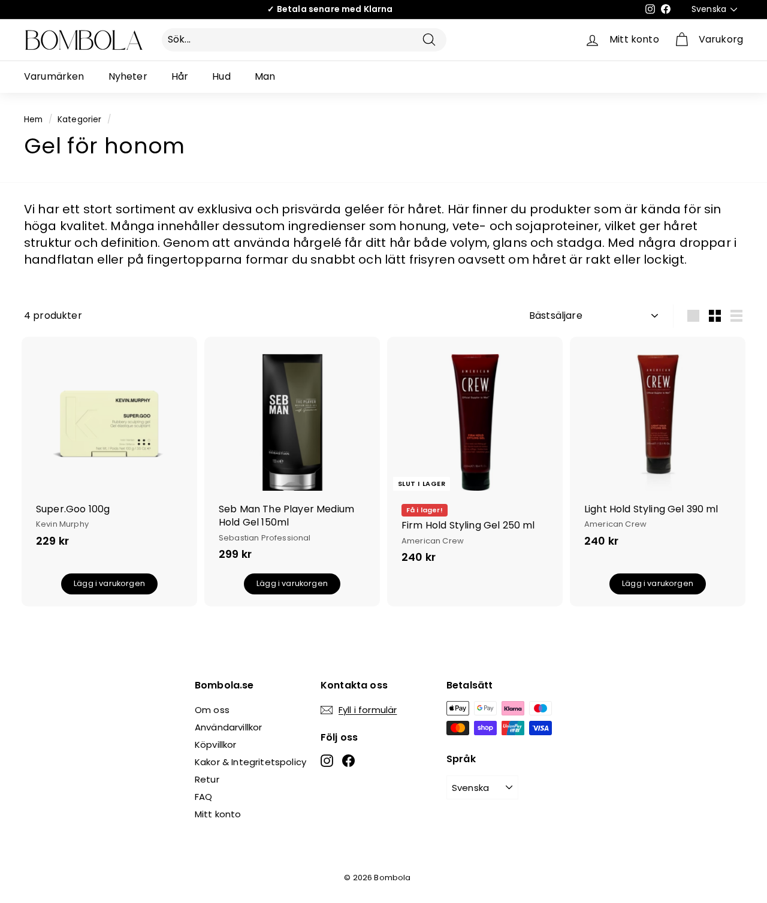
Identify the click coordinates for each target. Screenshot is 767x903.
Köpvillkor (216, 744)
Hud (221, 76)
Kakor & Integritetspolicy (250, 762)
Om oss (212, 709)
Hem (33, 119)
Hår (179, 76)
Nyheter (127, 76)
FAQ (203, 796)
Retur (207, 779)
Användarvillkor (228, 727)
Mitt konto (218, 814)
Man (265, 76)
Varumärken (54, 76)
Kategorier (80, 119)
